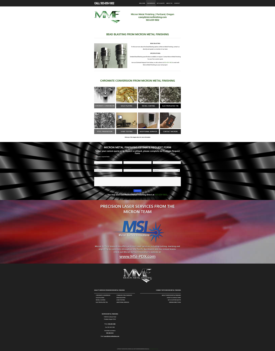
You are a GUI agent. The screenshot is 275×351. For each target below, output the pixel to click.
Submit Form (137, 190)
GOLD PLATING (100, 297)
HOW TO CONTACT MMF (174, 297)
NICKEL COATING (100, 300)
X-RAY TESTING (121, 300)
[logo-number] (104, 4)
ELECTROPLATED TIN (102, 302)
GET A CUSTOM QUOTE (174, 300)
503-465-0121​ (110, 333)
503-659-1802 (152, 20)
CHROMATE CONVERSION (103, 295)
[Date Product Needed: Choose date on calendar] (178, 170)
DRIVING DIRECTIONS (175, 302)
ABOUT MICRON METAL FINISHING (171, 295)
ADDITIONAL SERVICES (123, 302)
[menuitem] (142, 3)
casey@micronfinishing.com (152, 17)
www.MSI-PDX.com (137, 256)
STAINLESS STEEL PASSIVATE (124, 295)
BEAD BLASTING (121, 297)
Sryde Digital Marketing (153, 348)
